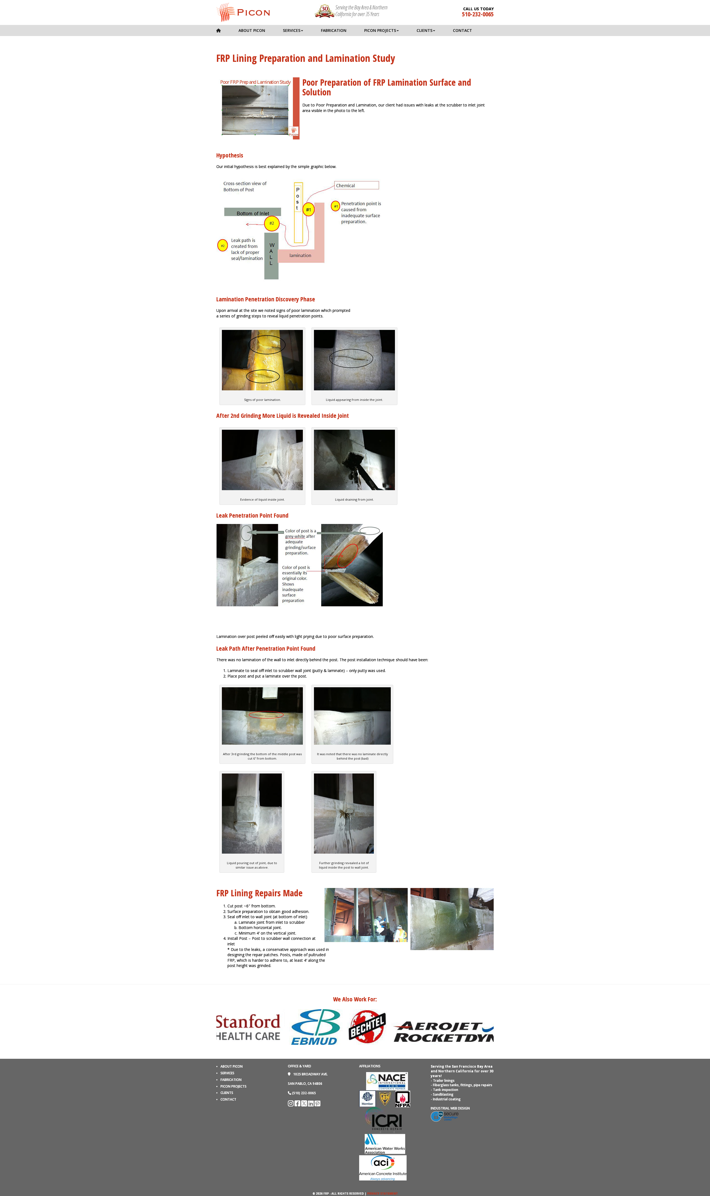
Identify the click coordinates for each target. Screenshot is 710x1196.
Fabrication (333, 30)
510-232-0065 (478, 14)
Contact (462, 30)
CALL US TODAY (478, 9)
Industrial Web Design (450, 1108)
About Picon (252, 30)
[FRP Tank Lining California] (243, 12)
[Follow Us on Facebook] (298, 1104)
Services (291, 30)
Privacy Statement (382, 1193)
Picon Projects (380, 30)
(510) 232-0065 (304, 1093)
